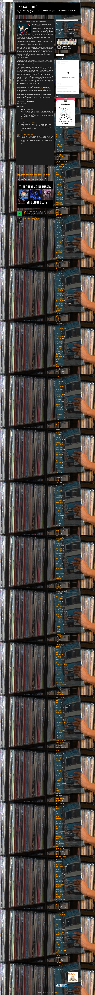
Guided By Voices (60, 386)
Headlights (58, 397)
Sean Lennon (59, 729)
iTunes (57, 434)
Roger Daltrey (59, 710)
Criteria (57, 278)
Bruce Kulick (59, 239)
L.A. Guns (58, 490)
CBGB (57, 255)
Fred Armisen (59, 371)
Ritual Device (59, 702)
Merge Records (59, 560)
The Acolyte (58, 816)
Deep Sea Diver (59, 300)
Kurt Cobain (58, 488)
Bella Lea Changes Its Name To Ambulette (32, 218)
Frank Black (58, 369)
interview (58, 427)
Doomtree (58, 323)
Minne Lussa (59, 566)
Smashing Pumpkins (60, 757)
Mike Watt (58, 563)
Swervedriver (59, 801)
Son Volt (58, 763)
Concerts (58, 273)
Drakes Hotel (59, 326)
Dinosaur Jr (58, 316)
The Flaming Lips (60, 843)
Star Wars (58, 780)
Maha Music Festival (60, 532)
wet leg (57, 944)
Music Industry (59, 588)
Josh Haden (58, 462)
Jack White (58, 437)
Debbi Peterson (59, 298)
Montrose (58, 575)
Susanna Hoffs (59, 798)
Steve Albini (58, 785)
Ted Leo (58, 810)
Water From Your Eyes (61, 932)
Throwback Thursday (61, 879)
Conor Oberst (59, 275)
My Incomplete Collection (61, 591)
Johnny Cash (59, 459)
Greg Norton (59, 381)
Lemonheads (59, 498)
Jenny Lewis (59, 447)
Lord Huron (58, 517)
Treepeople (58, 896)
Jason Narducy (59, 444)
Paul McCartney (59, 633)
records (58, 686)
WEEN (57, 939)
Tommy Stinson (59, 891)
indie (57, 424)
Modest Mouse (59, 573)
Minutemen (58, 568)
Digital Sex (58, 315)
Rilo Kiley (58, 695)
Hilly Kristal (58, 407)
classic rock (58, 267)
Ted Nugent (23, 103)
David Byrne (59, 285)
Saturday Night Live (60, 722)
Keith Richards (59, 475)
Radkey (58, 674)
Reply (22, 118)
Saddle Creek (59, 719)
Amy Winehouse (59, 162)
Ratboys (58, 679)
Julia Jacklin (58, 465)
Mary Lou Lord (59, 545)
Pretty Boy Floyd (59, 656)
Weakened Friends (60, 937)
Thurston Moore (59, 881)
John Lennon (59, 457)
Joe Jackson (59, 454)
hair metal (58, 389)
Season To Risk (59, 730)
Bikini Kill (58, 210)
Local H (58, 513)
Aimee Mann (59, 151)
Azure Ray (58, 176)
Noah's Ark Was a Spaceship (62, 611)
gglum (57, 374)
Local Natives (59, 515)
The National (59, 863)
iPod (57, 429)
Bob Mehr (58, 224)
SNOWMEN (58, 760)
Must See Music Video (61, 590)
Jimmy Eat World (60, 450)
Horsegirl (58, 414)
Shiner (57, 743)
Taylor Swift (58, 808)
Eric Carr (58, 346)
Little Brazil (58, 505)
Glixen (57, 376)
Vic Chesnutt (59, 916)
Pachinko (58, 626)
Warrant (58, 931)
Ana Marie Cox (59, 166)
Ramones (58, 676)
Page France (59, 628)
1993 (57, 138)
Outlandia (58, 619)
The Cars (58, 828)
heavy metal (59, 401)
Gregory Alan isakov (60, 383)
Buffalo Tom (58, 242)
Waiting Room (59, 927)
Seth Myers (58, 735)
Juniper (57, 469)
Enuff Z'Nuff (58, 344)
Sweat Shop (58, 800)
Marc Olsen (58, 537)
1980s (57, 134)
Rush (57, 715)
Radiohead (58, 672)
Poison (57, 652)
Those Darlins (59, 878)
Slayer (57, 752)
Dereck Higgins (59, 305)
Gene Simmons (59, 373)
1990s (57, 136)
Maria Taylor (59, 540)
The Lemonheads (60, 854)
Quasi (57, 662)
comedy (58, 272)
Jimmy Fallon (59, 452)
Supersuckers (59, 795)
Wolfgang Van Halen (60, 954)
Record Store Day (60, 684)
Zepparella (58, 962)
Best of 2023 (59, 204)
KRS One (58, 487)
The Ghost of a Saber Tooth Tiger (63, 844)
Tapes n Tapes (59, 806)
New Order (58, 603)
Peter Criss (58, 642)
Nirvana (58, 608)
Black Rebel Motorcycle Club (62, 215)
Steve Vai (58, 786)
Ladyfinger (58, 493)
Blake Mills (58, 217)
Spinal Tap (58, 773)
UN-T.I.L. (58, 906)
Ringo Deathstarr (60, 697)
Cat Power (58, 253)
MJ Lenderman (59, 571)
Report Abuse (59, 969)
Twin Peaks (58, 901)
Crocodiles (58, 280)
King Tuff (58, 482)
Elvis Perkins (59, 341)
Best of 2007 (59, 194)
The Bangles (59, 820)
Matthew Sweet (59, 551)
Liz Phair (58, 510)
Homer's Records (60, 411)
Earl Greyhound (59, 335)
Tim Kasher (58, 882)
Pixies (57, 647)
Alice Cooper (59, 154)
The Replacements (60, 866)
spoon (57, 775)
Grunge (58, 384)
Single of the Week (60, 748)
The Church (58, 829)
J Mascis (58, 436)
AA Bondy (58, 141)
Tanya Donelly (59, 805)
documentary (59, 318)
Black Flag (58, 214)
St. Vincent (58, 778)
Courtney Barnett (60, 277)
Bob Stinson (58, 227)
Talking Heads (59, 803)
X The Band (58, 955)
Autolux (57, 174)
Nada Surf (58, 593)
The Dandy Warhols (60, 831)
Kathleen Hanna (59, 474)
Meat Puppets (59, 555)
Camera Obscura (60, 250)
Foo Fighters (59, 368)
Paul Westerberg (60, 636)
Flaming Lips (59, 366)
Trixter (57, 897)
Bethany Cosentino (60, 207)
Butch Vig (58, 248)
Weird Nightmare (60, 942)
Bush (57, 247)
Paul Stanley (59, 634)
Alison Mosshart (59, 156)
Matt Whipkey (59, 550)
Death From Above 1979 (61, 297)
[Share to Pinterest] (33, 101)
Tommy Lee (58, 889)
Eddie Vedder (59, 338)
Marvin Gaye (59, 543)
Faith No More (59, 356)
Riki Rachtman (59, 694)
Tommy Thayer (59, 892)
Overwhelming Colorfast (61, 623)
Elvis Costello (59, 340)
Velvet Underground (60, 914)
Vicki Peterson (59, 917)
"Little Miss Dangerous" (42, 88)
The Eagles (58, 836)
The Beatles (58, 823)
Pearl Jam (58, 639)
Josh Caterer (59, 460)
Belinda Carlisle (59, 189)
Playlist (57, 649)
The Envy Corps (59, 838)
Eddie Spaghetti (59, 336)
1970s (57, 133)
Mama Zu (58, 533)
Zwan (57, 965)
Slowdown (58, 755)
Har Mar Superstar (60, 392)
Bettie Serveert (59, 209)
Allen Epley (58, 157)
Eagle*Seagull (59, 333)
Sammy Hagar (59, 720)
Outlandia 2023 (59, 621)
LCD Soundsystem (60, 495)
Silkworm (58, 745)
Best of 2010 (59, 197)
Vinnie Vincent (59, 922)
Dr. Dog (58, 325)
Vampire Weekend (60, 907)
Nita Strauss (59, 609)
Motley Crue (59, 576)
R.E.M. (57, 669)
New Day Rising (59, 599)
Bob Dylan (58, 222)
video (57, 919)
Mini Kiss (58, 565)
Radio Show (58, 671)
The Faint (58, 841)
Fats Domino (59, 359)
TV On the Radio (60, 899)
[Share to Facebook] (32, 101)
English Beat (59, 343)
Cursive (58, 282)
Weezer (58, 940)
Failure (57, 354)
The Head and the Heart (61, 849)
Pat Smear (58, 631)
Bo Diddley (58, 220)
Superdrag (58, 793)
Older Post (50, 167)
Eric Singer (58, 348)
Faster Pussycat (59, 358)
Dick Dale (58, 310)
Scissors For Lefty (60, 724)
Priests (57, 657)
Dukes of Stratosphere (61, 330)
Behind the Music (60, 187)
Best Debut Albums (60, 192)
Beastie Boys (59, 184)
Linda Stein (58, 503)
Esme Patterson (59, 349)
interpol (57, 426)
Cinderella (58, 263)
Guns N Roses (59, 388)
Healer (57, 399)
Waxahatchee (59, 934)
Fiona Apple (58, 364)
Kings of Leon (59, 484)
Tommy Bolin (59, 887)
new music (58, 601)
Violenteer (58, 926)
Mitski (57, 570)
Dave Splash (24, 122)
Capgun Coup (59, 252)
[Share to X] (30, 101)
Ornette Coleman (60, 618)
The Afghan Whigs (60, 818)
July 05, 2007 (30, 109)
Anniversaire (59, 169)
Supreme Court (59, 796)
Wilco (57, 947)
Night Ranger (59, 606)
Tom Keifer (58, 886)
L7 (56, 492)
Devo (57, 306)
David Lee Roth (59, 288)
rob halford (58, 704)
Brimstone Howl (59, 235)
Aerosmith (58, 146)
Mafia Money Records (61, 530)
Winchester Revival (60, 950)
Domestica (58, 320)
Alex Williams (59, 152)
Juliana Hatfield (59, 467)
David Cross (59, 287)
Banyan (58, 182)
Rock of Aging (59, 709)
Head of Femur (59, 396)
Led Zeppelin (59, 497)
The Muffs (58, 861)
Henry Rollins (59, 402)
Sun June (58, 790)
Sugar (57, 788)
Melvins (58, 558)
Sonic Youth (58, 765)
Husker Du (58, 419)
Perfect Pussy (59, 641)
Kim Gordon (58, 479)
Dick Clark (58, 308)
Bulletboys (58, 245)
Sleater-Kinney (59, 753)
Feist (57, 361)
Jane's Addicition (59, 439)
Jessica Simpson (60, 449)
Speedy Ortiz (59, 770)
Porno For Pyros (59, 654)
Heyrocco (58, 404)
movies (57, 580)
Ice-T (57, 421)
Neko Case (58, 596)
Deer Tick (58, 301)
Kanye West (58, 470)
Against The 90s (59, 147)
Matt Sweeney (59, 548)
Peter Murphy (59, 644)
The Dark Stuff (27, 6)
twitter (57, 902)
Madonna (58, 528)
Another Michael (59, 171)
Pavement (58, 638)
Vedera (57, 911)
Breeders (58, 232)
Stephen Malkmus (60, 783)
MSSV (57, 581)
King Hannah (59, 480)
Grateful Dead (59, 379)
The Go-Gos (59, 846)
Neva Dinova (59, 598)
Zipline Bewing (59, 964)
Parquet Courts (59, 629)
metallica (58, 561)
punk (57, 661)
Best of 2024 (59, 205)
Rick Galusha (59, 692)
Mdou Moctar (59, 553)
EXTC (57, 353)
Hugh (57, 416)
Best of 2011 (59, 199)
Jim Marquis (23, 134)
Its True (58, 432)
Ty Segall (58, 904)
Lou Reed (58, 520)
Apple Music (59, 172)
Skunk (57, 750)
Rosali (57, 714)
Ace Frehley (58, 142)
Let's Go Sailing (59, 500)
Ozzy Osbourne (59, 624)
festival (57, 363)
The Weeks (58, 873)
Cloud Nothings (59, 268)
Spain (57, 768)
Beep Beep (58, 186)
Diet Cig (58, 313)
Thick (57, 876)
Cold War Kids (59, 270)
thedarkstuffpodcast (62, 91)
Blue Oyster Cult (59, 219)
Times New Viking (60, 884)
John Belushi (59, 455)
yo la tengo (58, 959)
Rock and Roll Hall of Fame (62, 705)
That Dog (58, 815)
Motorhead (58, 578)
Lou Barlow (58, 518)
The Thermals (59, 869)
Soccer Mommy (59, 762)
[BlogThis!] (29, 101)
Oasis (57, 613)
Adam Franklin (59, 144)
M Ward (58, 523)
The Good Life (59, 848)
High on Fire (59, 406)
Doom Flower (59, 321)
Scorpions (58, 725)
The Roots (58, 868)
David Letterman (59, 290)
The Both (58, 826)
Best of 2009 (59, 195)
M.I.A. (57, 525)
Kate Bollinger (59, 472)
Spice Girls (58, 772)
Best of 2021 (59, 202)
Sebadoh (58, 732)
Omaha (57, 614)
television (58, 813)
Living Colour (59, 508)
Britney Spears (59, 237)
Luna (57, 522)
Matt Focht (58, 546)
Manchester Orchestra (61, 535)
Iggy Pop (58, 422)
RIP (57, 700)
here (49, 42)
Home (35, 167)
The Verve (58, 871)
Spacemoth (58, 767)
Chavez (58, 258)
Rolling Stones (59, 712)
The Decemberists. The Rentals (63, 833)
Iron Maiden (58, 431)
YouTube (58, 960)
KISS (57, 485)
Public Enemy (59, 659)
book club (58, 230)
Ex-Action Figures (60, 351)
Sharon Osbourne (60, 740)
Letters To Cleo (59, 502)
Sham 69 (58, 738)
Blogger (55, 992)
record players (59, 682)
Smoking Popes (59, 758)
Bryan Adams (59, 240)
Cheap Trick (58, 260)
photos (57, 646)
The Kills (58, 853)
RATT (57, 681)
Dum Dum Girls (59, 331)
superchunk (58, 791)
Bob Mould (58, 225)
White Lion (58, 945)
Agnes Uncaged (59, 149)
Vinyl (57, 924)
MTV (57, 583)
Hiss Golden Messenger (61, 409)
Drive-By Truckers (60, 328)
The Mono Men (59, 859)
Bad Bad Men (59, 179)
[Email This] (28, 101)
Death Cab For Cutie (60, 295)
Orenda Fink (59, 616)
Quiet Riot (58, 666)
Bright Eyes (58, 234)
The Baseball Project (60, 821)
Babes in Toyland (60, 177)
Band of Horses (59, 181)
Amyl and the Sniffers (61, 164)
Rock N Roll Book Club (61, 707)
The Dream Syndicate (61, 834)
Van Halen (58, 909)
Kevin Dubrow (59, 477)
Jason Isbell (58, 442)
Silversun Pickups (60, 747)
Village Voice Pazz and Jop (62, 921)
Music (57, 586)
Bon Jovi (58, 229)
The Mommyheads (60, 858)
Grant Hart (58, 378)
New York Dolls (59, 604)
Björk (57, 212)
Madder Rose (59, 527)
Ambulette (58, 159)
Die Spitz (58, 311)
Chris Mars (58, 262)
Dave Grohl (58, 283)
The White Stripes (60, 874)
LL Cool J (58, 512)
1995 (57, 139)
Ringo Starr (58, 699)
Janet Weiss (59, 440)
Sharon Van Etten (60, 742)
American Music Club (61, 161)
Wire (57, 952)
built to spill (58, 244)
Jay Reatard (59, 445)
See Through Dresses (61, 733)
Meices (57, 556)
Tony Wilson (59, 894)
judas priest (58, 464)
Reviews (58, 690)
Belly (57, 191)
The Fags (58, 839)
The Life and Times (60, 856)
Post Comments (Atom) (28, 170)
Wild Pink (58, 949)
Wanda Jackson (59, 929)
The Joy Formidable (60, 851)
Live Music (58, 507)
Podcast (58, 651)
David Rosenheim (60, 293)
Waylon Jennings (60, 935)
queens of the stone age (61, 664)
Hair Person (58, 391)
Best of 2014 (59, 200)
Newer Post (20, 167)
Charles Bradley (59, 257)
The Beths (58, 825)
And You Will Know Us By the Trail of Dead (65, 167)
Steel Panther (59, 781)
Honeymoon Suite (60, 412)
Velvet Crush (59, 912)
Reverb (57, 689)
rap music (58, 677)
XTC (57, 957)
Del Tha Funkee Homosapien (62, 303)
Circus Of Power (59, 265)
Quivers (58, 667)
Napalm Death (59, 594)
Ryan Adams (59, 717)
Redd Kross (58, 687)
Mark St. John (59, 541)
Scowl (57, 727)
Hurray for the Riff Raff (61, 417)
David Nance (59, 292)
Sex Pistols (58, 737)
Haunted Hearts (59, 394)
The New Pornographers (61, 864)
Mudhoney (58, 585)
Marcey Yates (59, 538)
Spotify (57, 777)
